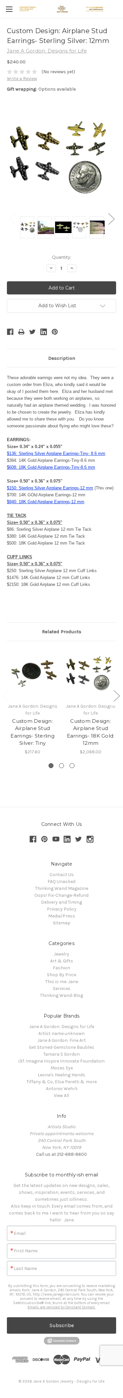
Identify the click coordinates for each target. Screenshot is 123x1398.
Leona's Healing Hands (61, 1075)
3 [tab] (72, 765)
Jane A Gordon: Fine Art (61, 1040)
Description (61, 358)
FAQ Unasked (61, 881)
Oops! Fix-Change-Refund (61, 895)
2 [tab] (61, 765)
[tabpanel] (33, 701)
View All (61, 1095)
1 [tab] (51, 765)
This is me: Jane (61, 981)
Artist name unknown (61, 1033)
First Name (25, 1251)
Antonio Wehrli (61, 1088)
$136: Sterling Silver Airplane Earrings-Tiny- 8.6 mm (56, 453)
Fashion (61, 968)
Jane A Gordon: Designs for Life (61, 1026)
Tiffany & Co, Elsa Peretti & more (62, 1082)
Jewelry (61, 954)
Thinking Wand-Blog (61, 995)
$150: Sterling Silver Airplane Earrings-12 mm (50, 487)
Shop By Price (61, 975)
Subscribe (62, 1325)
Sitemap (62, 923)
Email (20, 1233)
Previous (11, 218)
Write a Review (22, 78)
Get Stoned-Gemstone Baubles (61, 1047)
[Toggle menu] (9, 9)
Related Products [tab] (61, 631)
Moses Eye (62, 1068)
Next (111, 218)
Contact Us (62, 874)
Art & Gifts (61, 961)
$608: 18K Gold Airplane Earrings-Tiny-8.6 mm (51, 467)
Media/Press (61, 916)
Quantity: (61, 257)
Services (62, 988)
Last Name (25, 1268)
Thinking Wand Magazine (61, 888)
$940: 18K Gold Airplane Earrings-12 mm (45, 501)
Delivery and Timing (61, 902)
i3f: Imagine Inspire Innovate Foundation (61, 1061)
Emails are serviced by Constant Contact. (61, 1307)
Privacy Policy (61, 909)
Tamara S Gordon (61, 1054)
